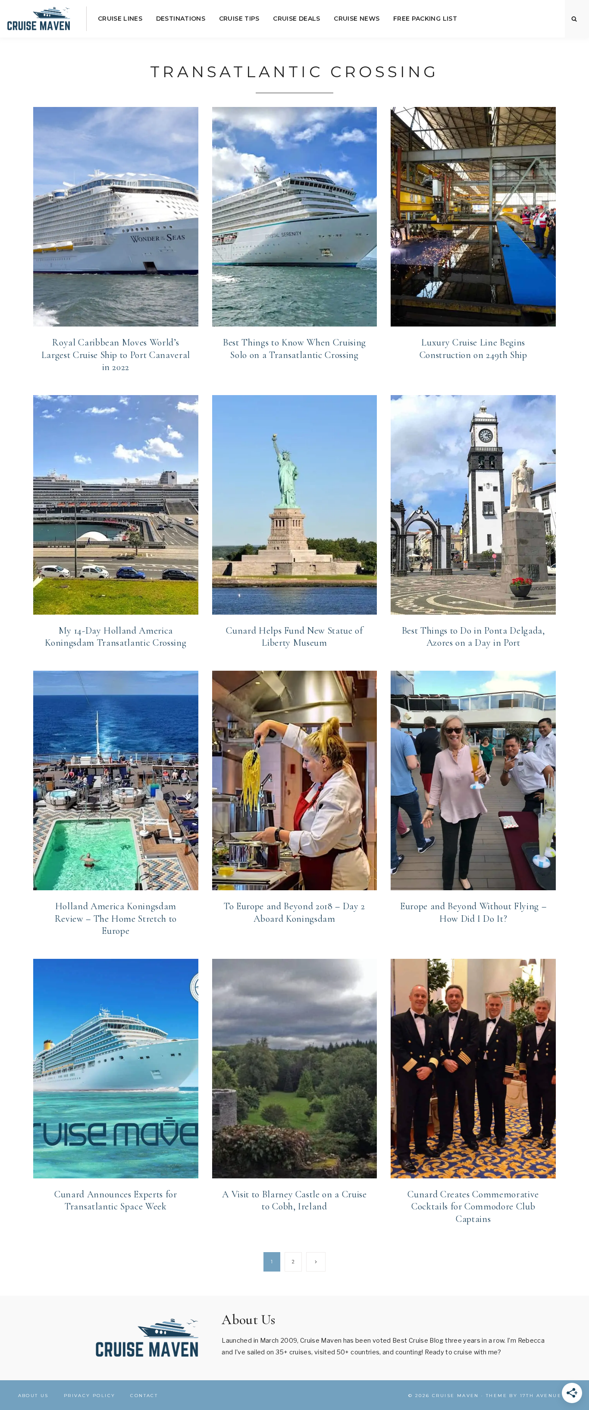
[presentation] (115, 217)
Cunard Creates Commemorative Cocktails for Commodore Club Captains (473, 1207)
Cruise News (356, 18)
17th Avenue (540, 1395)
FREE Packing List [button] (425, 18)
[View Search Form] (574, 19)
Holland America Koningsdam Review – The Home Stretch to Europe (116, 918)
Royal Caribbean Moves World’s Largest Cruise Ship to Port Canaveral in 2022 (115, 355)
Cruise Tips (239, 18)
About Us (33, 1395)
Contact (144, 1395)
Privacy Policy (90, 1395)
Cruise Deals (296, 18)
